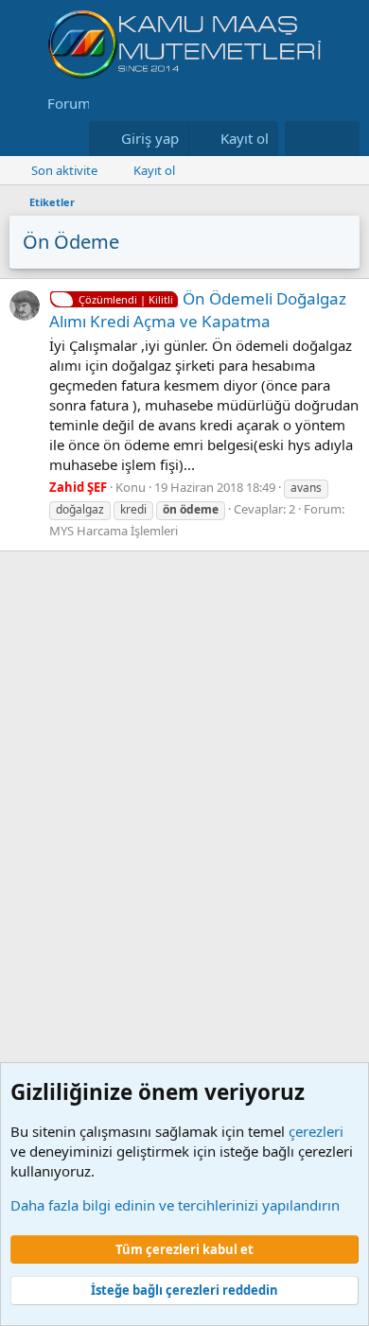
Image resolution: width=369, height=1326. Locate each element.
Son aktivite (64, 170)
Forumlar (77, 103)
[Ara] (341, 138)
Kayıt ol (154, 170)
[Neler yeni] (303, 138)
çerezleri (316, 1131)
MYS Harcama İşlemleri (113, 530)
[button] (22, 138)
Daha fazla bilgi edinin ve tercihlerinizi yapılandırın (175, 1204)
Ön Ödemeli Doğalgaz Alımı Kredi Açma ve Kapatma (197, 310)
